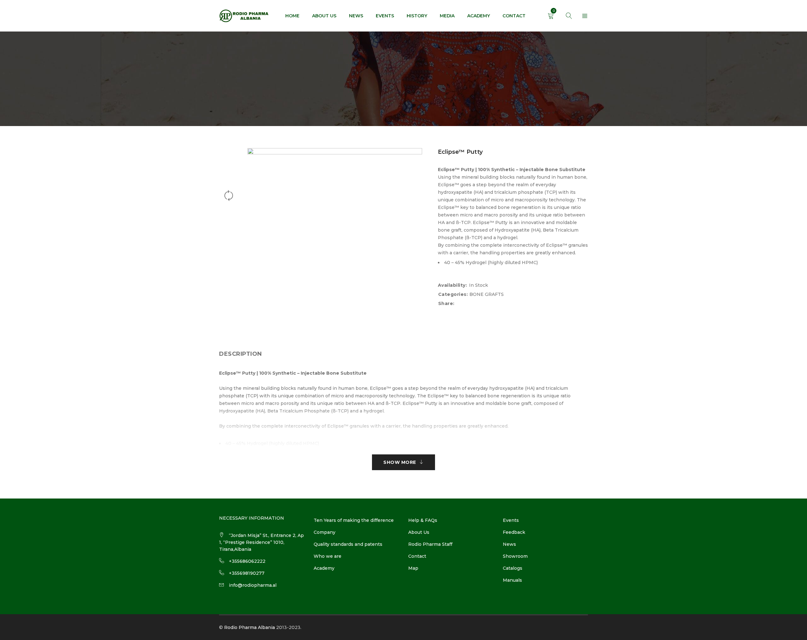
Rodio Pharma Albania (249, 627)
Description (240, 353)
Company (324, 532)
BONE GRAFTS (486, 294)
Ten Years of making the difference (354, 520)
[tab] (240, 353)
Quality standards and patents (348, 544)
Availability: (452, 285)
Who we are (327, 556)
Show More (399, 462)
